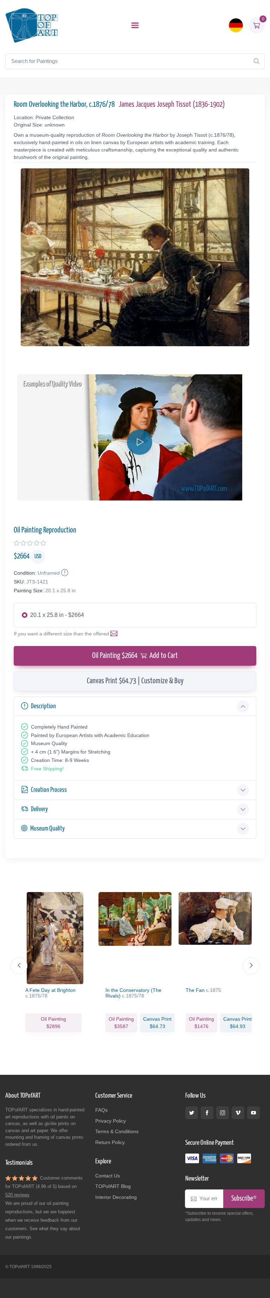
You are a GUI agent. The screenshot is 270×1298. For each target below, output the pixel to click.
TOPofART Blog (113, 1186)
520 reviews (17, 1194)
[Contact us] (115, 634)
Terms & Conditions (117, 1131)
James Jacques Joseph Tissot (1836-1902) (172, 105)
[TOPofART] (31, 25)
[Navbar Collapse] (135, 25)
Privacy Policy (110, 1121)
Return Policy (110, 1142)
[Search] (256, 61)
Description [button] (43, 706)
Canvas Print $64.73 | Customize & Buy (135, 681)
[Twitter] (191, 1112)
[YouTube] (253, 1112)
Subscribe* (244, 1198)
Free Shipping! (47, 768)
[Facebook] (207, 1112)
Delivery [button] (39, 809)
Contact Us (107, 1175)
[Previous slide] (19, 965)
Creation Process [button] (49, 790)
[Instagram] (222, 1112)
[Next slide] (251, 965)
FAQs (101, 1110)
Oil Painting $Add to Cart (135, 656)
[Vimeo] (238, 1112)
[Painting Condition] (64, 573)
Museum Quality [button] (47, 828)
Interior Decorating (116, 1197)
